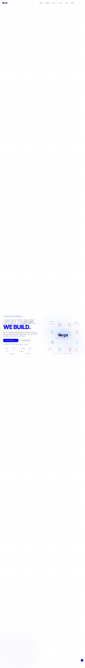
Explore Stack (26, 340)
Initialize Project (10, 340)
